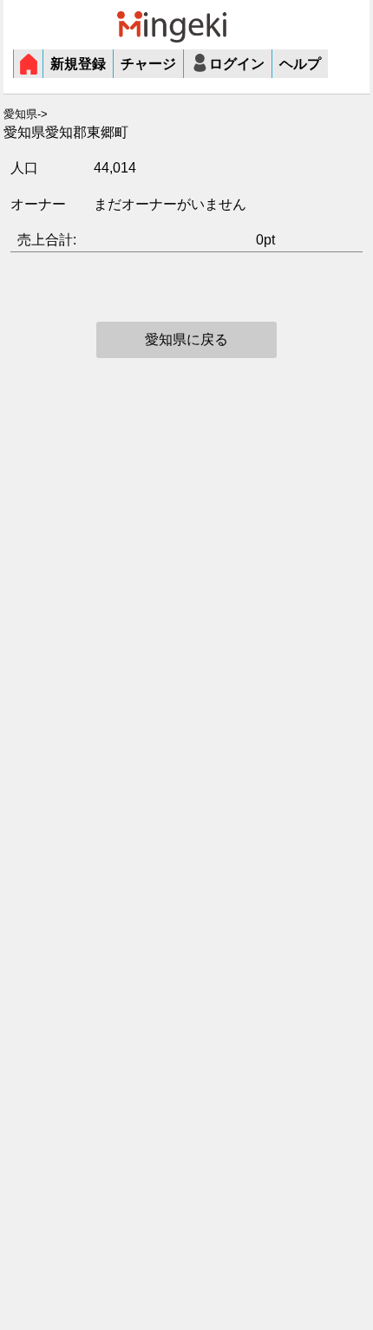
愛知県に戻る (186, 339)
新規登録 (78, 63)
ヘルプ (300, 63)
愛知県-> (25, 114)
